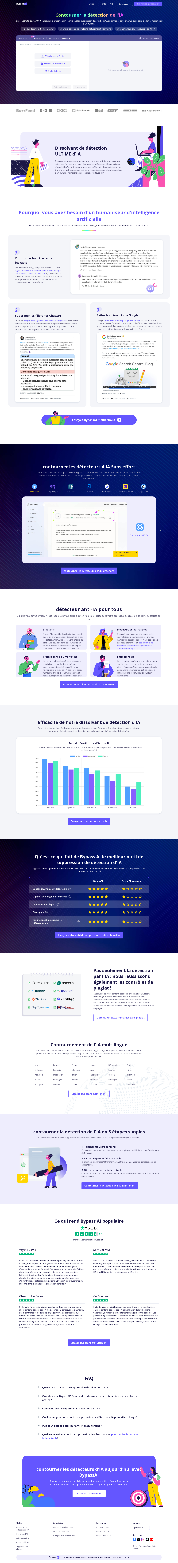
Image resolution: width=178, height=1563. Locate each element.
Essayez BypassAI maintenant (89, 1093)
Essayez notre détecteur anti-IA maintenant (89, 684)
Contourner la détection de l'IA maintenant (109, 1185)
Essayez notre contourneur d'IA (89, 821)
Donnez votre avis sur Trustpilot (88, 1239)
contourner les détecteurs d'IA (76, 467)
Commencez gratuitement (148, 4)
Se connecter (124, 4)
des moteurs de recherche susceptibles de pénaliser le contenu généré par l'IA (135, 645)
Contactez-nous (102, 1531)
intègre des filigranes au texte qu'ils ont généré (45, 320)
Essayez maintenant (89, 1493)
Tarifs (103, 4)
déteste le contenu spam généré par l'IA (122, 320)
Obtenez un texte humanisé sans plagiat (121, 1017)
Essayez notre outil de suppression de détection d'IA (89, 935)
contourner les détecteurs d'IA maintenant (89, 571)
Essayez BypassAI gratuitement (89, 1342)
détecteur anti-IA (76, 609)
